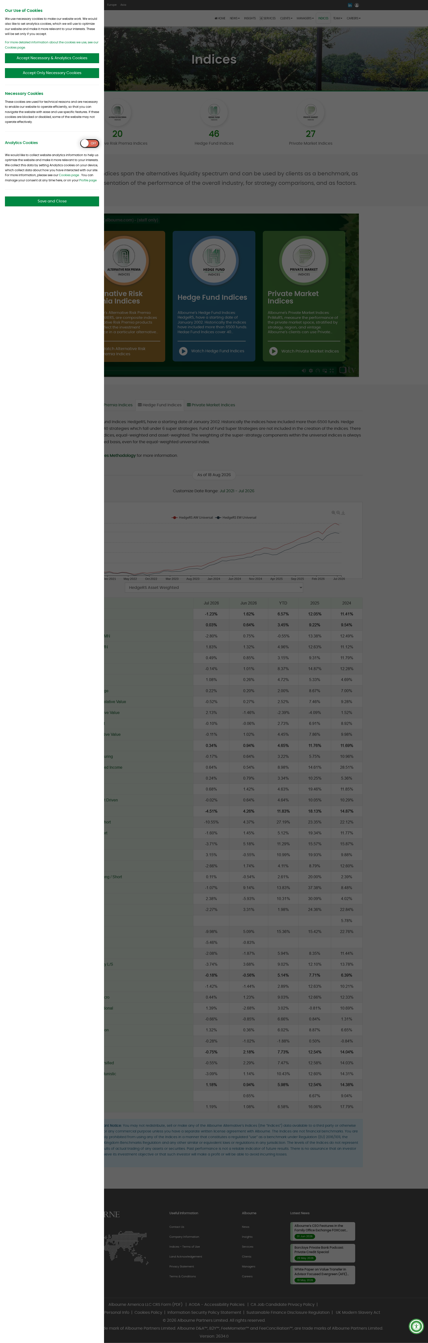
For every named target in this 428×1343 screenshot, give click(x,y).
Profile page (88, 180)
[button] (416, 1326)
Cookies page (69, 175)
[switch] (89, 143)
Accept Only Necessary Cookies (52, 73)
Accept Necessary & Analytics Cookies (52, 58)
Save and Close (52, 201)
